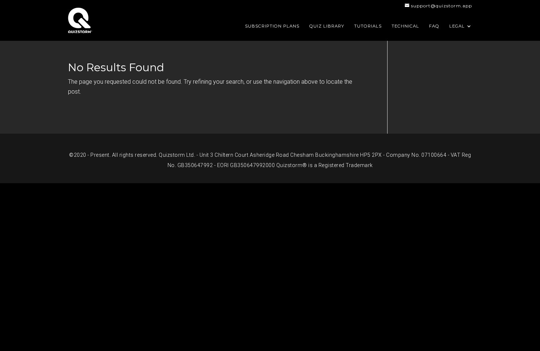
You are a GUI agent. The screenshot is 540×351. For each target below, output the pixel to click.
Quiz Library (326, 26)
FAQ (434, 26)
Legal (457, 26)
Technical (405, 26)
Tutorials (368, 26)
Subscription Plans (272, 26)
